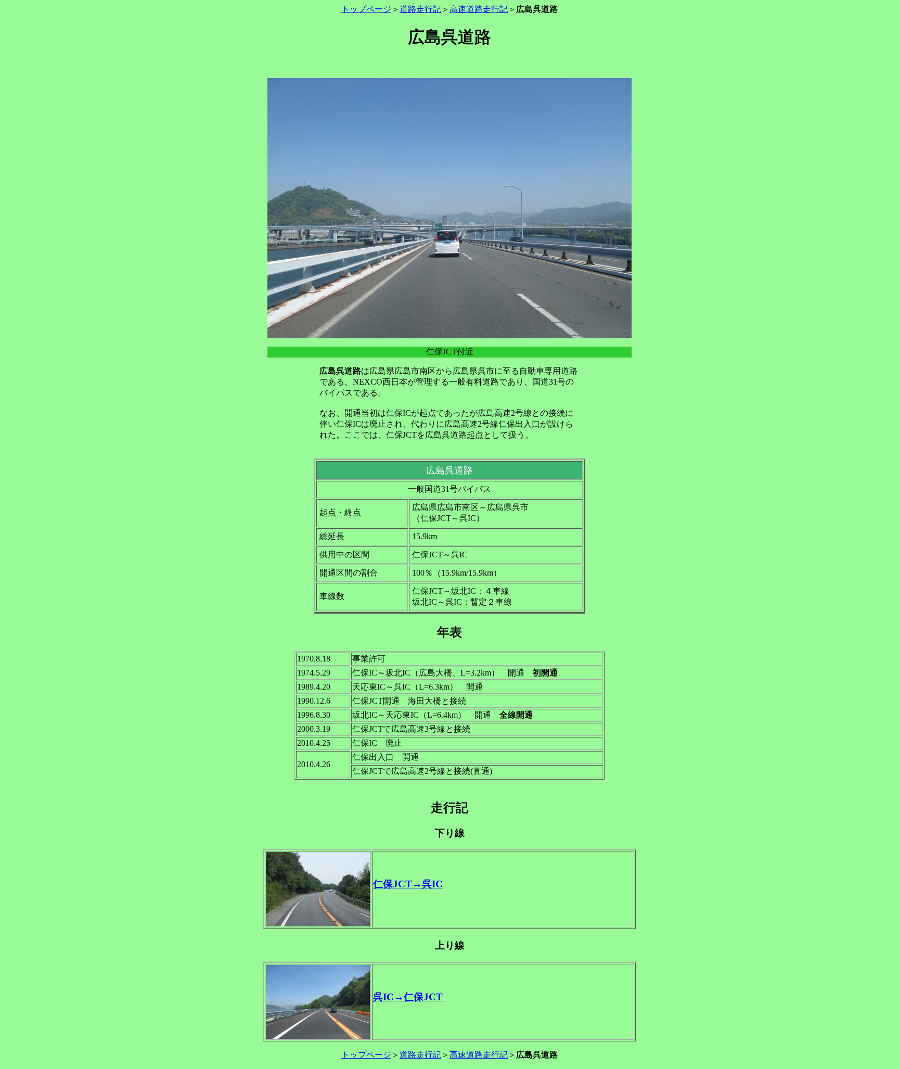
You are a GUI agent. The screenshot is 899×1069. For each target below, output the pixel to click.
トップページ (366, 9)
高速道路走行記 (479, 9)
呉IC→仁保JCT (408, 996)
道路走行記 (420, 9)
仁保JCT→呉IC (408, 884)
